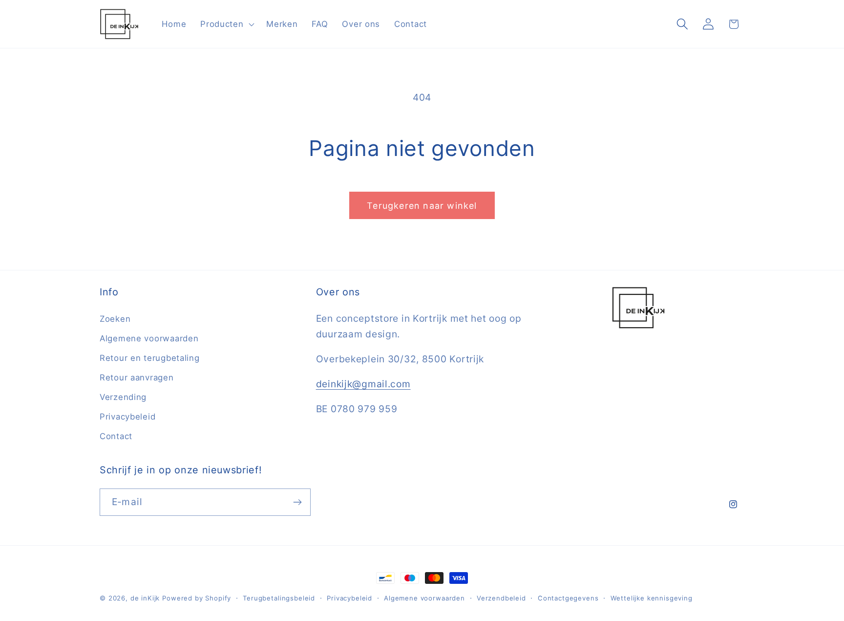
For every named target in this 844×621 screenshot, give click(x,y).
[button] (226, 24)
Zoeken (115, 319)
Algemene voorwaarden (149, 338)
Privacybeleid (127, 416)
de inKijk (145, 598)
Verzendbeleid (501, 598)
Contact (116, 436)
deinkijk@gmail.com (363, 384)
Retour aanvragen (137, 377)
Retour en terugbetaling (150, 358)
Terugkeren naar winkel (422, 205)
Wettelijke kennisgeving (652, 598)
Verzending (123, 397)
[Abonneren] (297, 502)
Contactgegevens (568, 598)
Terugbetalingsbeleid (279, 598)
